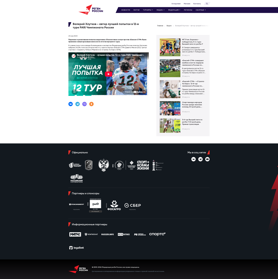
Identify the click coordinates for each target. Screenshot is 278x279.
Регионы (188, 10)
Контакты (197, 4)
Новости (125, 10)
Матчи (136, 10)
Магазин (187, 4)
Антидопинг (176, 4)
